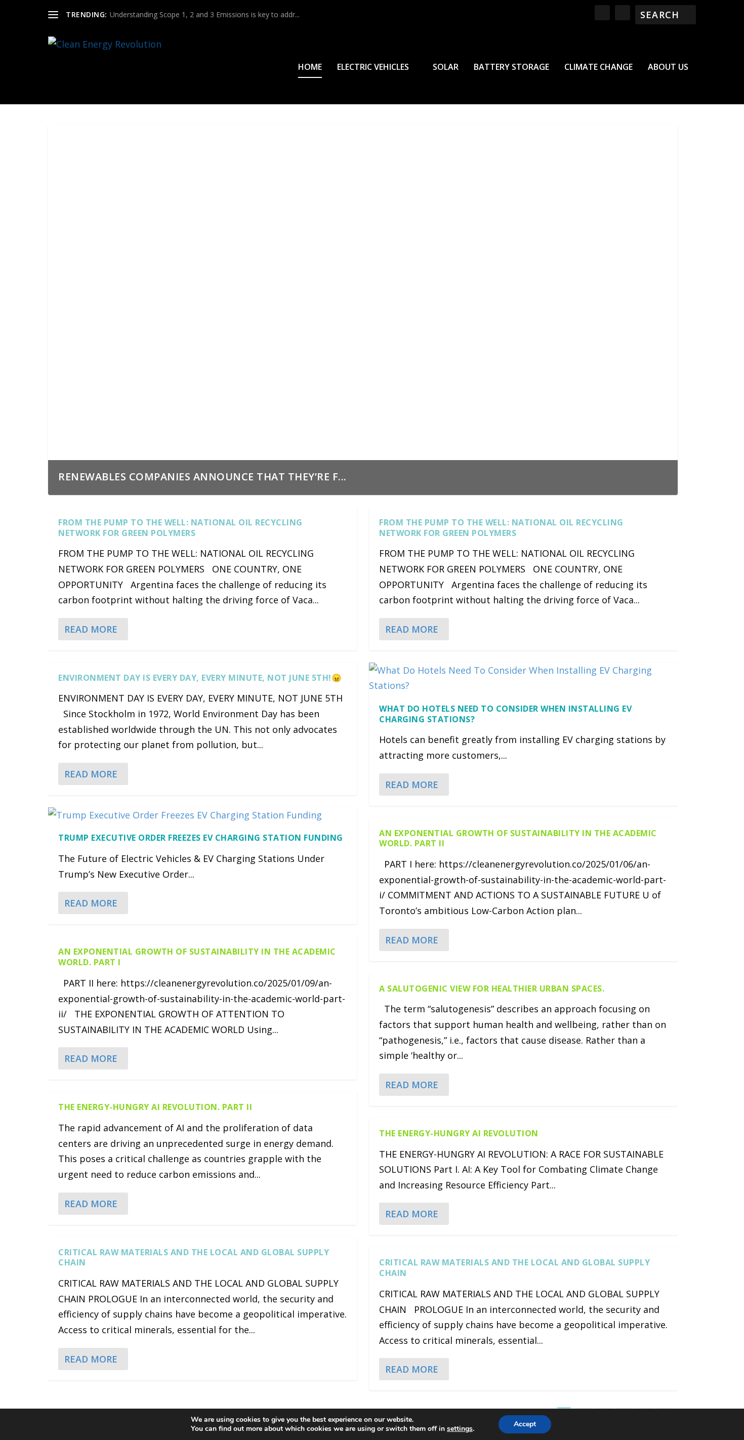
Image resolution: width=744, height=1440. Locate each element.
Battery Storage (511, 67)
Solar (446, 67)
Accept (525, 1424)
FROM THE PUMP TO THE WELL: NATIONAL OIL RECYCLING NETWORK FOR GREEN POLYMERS (180, 528)
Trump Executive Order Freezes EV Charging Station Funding (200, 837)
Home (310, 67)
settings (460, 1428)
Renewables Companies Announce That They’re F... (202, 476)
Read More (90, 629)
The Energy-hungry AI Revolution (459, 1133)
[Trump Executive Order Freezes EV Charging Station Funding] (202, 815)
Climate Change (598, 67)
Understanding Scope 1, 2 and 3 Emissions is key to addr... (205, 14)
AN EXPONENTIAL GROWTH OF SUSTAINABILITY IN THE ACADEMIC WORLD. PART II (518, 838)
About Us (668, 67)
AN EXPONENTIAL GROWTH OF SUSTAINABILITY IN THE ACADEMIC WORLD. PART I (197, 957)
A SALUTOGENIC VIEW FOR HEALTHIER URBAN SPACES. (491, 988)
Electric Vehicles (373, 67)
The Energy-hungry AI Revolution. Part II (155, 1107)
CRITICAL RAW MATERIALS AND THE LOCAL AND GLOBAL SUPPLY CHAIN (193, 1257)
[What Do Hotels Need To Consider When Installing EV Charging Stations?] (523, 678)
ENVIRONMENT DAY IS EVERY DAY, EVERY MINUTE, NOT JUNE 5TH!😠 (200, 677)
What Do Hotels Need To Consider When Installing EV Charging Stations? (505, 714)
